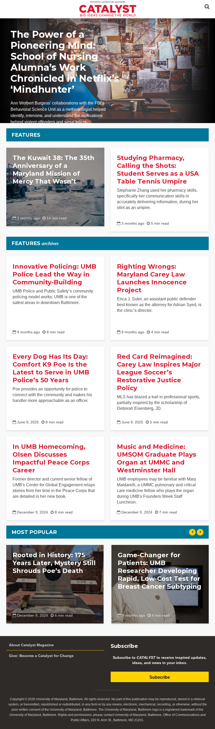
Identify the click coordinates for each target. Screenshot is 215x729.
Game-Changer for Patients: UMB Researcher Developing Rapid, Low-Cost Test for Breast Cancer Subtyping (159, 570)
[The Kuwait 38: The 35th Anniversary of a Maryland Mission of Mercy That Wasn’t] (55, 186)
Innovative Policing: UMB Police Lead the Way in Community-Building (54, 274)
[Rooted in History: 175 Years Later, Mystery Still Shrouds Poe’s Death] (55, 584)
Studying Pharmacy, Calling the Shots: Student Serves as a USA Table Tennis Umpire (158, 169)
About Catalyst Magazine (31, 645)
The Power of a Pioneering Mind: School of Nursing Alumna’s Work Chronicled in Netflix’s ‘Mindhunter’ (64, 62)
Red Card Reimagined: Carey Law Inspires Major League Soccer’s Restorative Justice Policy (159, 372)
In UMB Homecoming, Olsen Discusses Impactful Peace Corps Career (51, 458)
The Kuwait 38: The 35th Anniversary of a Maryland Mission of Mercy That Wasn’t (53, 169)
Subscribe (159, 677)
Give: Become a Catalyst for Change (41, 656)
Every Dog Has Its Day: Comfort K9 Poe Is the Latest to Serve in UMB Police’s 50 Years (51, 368)
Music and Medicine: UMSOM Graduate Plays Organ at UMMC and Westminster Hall (156, 458)
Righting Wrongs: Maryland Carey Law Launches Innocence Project (152, 278)
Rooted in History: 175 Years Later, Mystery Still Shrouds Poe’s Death (54, 563)
